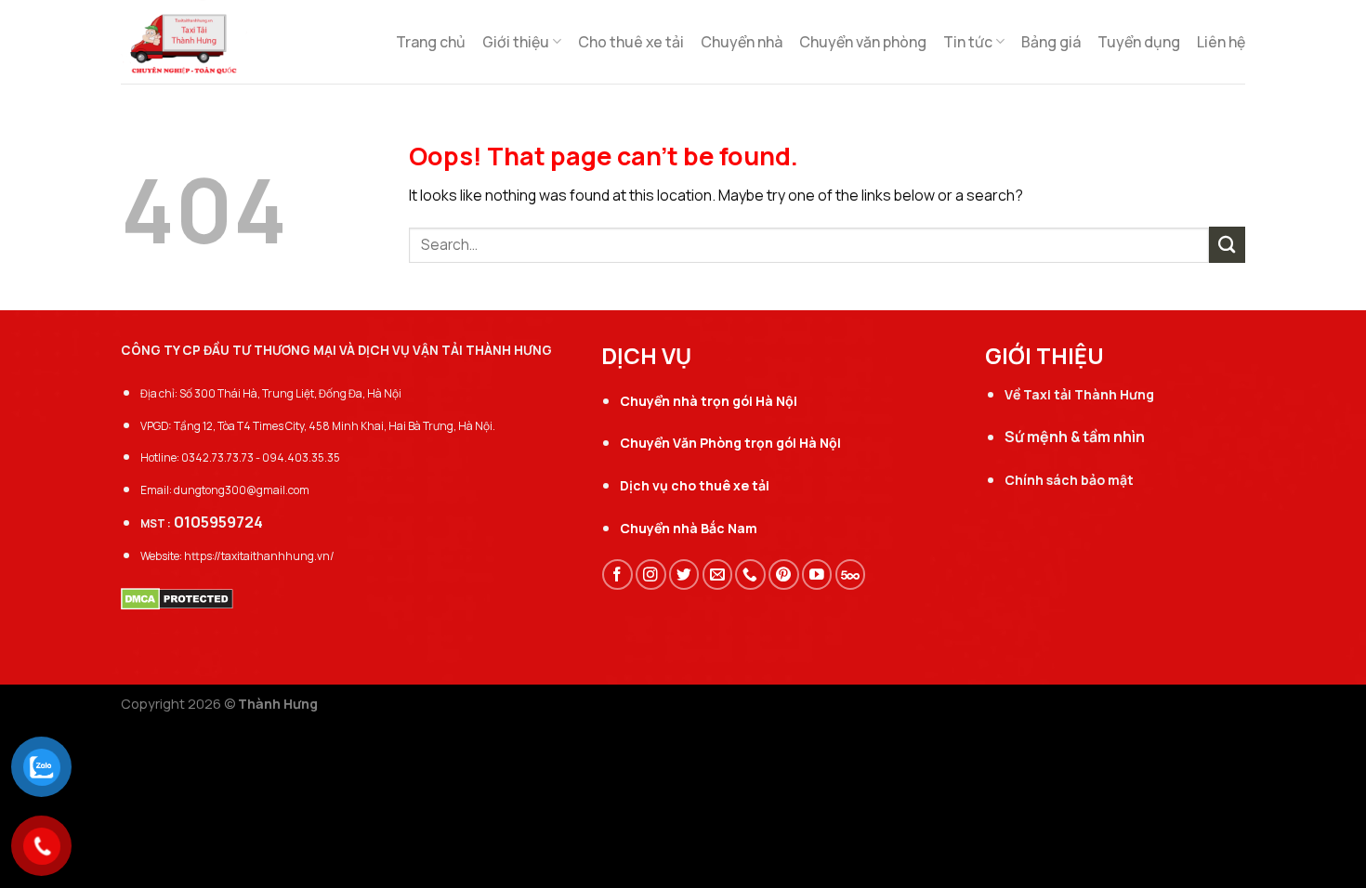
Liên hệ (1221, 42)
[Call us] (750, 574)
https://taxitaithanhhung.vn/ (259, 556)
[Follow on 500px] (850, 574)
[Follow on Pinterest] (783, 574)
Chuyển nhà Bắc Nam (688, 528)
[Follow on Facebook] (617, 574)
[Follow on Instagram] (651, 574)
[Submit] (1227, 245)
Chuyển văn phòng (862, 42)
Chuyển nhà (741, 42)
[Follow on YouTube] (817, 574)
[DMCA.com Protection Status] (177, 597)
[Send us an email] (718, 574)
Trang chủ (431, 42)
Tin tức (967, 42)
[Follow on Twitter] (684, 574)
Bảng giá (1051, 42)
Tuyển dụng (1138, 42)
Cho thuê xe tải (631, 42)
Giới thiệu (515, 42)
